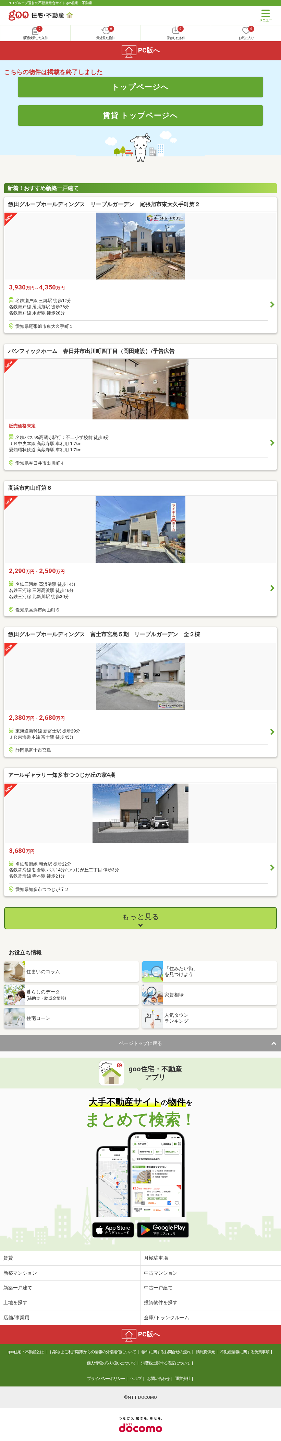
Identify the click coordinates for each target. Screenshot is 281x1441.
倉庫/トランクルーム (166, 1317)
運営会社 (182, 1378)
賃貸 (8, 1258)
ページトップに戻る (140, 1043)
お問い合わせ (158, 1378)
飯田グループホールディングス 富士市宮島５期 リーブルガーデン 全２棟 (104, 634)
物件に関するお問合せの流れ (166, 1351)
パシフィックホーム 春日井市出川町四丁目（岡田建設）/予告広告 (91, 351)
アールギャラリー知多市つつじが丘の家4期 (61, 775)
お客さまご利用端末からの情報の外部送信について (92, 1351)
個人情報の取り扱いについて (111, 1363)
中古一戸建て (158, 1287)
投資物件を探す (161, 1302)
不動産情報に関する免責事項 (244, 1351)
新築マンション (20, 1273)
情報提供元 (205, 1351)
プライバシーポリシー (106, 1378)
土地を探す (15, 1302)
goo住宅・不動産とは (26, 1351)
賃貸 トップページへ (140, 115)
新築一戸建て (17, 1287)
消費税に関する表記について (165, 1363)
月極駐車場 (156, 1258)
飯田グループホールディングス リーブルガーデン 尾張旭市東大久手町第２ (104, 204)
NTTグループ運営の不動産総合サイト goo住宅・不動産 (50, 3)
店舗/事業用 (16, 1317)
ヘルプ (136, 1378)
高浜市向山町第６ (30, 488)
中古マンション (161, 1273)
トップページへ (140, 86)
